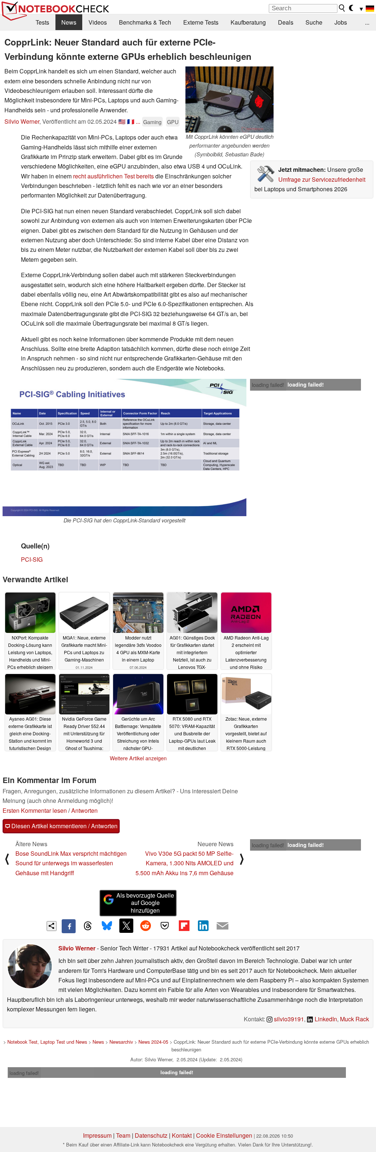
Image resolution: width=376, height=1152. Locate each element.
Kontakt (182, 1135)
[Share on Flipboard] (184, 925)
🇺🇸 (122, 121)
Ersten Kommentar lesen (35, 810)
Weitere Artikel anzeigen (138, 758)
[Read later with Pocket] (165, 925)
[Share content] (52, 926)
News (68, 22)
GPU (172, 122)
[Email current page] (222, 926)
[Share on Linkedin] (203, 925)
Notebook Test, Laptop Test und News (47, 1041)
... (367, 22)
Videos (97, 22)
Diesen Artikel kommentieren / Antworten (64, 826)
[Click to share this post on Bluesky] (107, 926)
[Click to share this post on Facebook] (69, 926)
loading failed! (268, 384)
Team (123, 1135)
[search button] (342, 8)
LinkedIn (325, 1019)
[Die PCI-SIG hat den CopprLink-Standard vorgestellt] (124, 447)
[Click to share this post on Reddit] (145, 925)
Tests (42, 22)
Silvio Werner (21, 121)
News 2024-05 (153, 1041)
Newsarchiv (121, 1041)
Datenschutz (151, 1135)
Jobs (341, 22)
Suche (314, 22)
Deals (285, 22)
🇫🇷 (130, 121)
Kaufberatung (248, 22)
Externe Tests (200, 22)
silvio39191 (288, 1019)
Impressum (97, 1135)
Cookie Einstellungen (224, 1135)
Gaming (152, 122)
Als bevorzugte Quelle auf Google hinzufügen (145, 903)
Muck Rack (354, 1019)
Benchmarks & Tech (145, 22)
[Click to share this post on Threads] (88, 926)
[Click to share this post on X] (126, 925)
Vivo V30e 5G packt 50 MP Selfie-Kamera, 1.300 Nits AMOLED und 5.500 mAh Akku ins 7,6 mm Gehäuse (184, 863)
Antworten (84, 810)
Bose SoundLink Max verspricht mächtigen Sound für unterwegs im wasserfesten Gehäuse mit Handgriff (71, 863)
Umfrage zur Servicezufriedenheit (321, 179)
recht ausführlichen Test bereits (113, 176)
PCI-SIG (32, 559)
